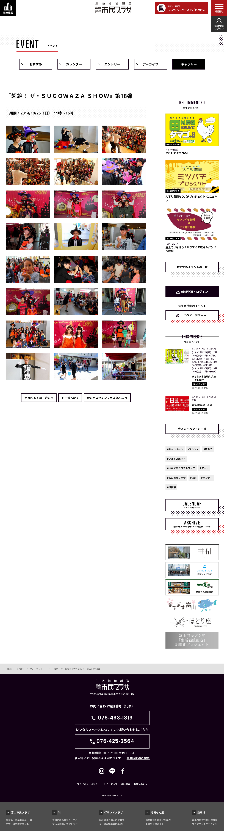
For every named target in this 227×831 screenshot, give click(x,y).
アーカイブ (150, 64)
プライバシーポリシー (88, 784)
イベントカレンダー (192, 507)
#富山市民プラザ (176, 477)
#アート (204, 468)
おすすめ (35, 64)
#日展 (193, 477)
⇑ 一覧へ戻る (70, 398)
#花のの (207, 449)
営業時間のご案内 (138, 758)
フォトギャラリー (38, 668)
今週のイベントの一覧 (192, 429)
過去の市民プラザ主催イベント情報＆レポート (192, 526)
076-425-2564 (115, 741)
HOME (9, 668)
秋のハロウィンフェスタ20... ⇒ (107, 398)
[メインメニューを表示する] (219, 8)
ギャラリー (189, 64)
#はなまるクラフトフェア (181, 468)
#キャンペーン (175, 449)
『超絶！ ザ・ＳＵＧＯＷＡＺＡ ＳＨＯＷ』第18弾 (76, 668)
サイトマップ (110, 784)
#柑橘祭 (171, 487)
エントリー (112, 64)
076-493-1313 (115, 717)
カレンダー (74, 64)
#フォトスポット (176, 458)
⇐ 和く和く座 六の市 (38, 398)
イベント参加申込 (194, 315)
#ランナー (206, 477)
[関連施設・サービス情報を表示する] (8, 8)
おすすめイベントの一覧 (192, 267)
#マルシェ (193, 449)
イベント (20, 668)
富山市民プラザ (113, 7)
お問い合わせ (141, 784)
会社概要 (125, 784)
